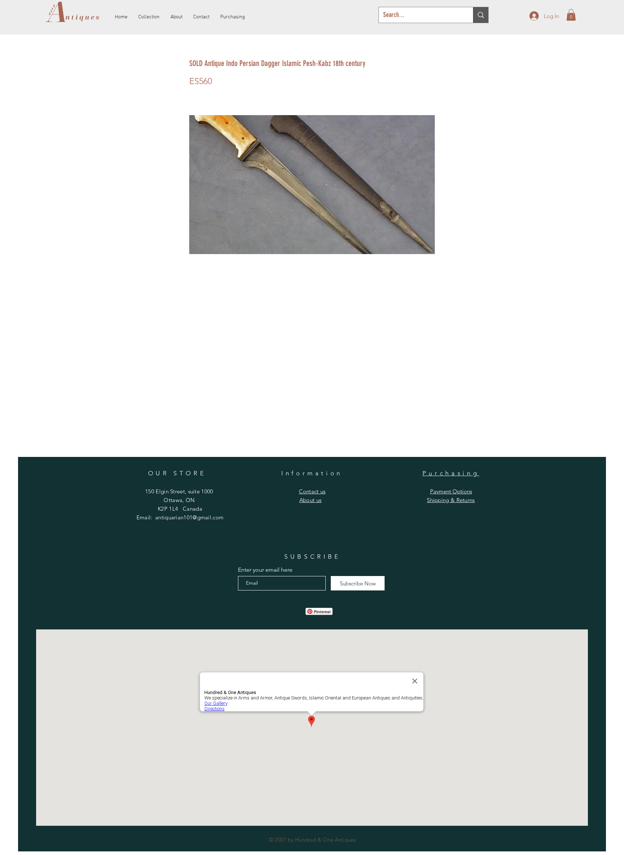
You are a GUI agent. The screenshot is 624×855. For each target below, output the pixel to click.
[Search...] (480, 15)
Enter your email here (265, 570)
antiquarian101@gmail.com (189, 517)
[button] (571, 15)
